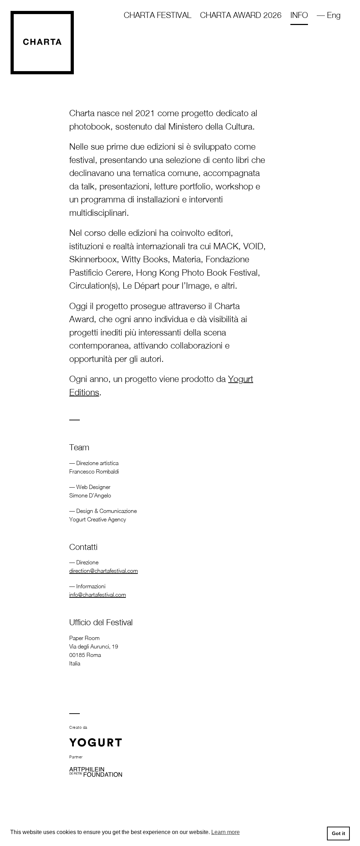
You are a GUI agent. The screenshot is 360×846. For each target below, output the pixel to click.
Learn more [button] (225, 832)
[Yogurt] (95, 743)
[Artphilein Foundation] (95, 771)
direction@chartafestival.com (103, 571)
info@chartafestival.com (97, 594)
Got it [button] (338, 833)
